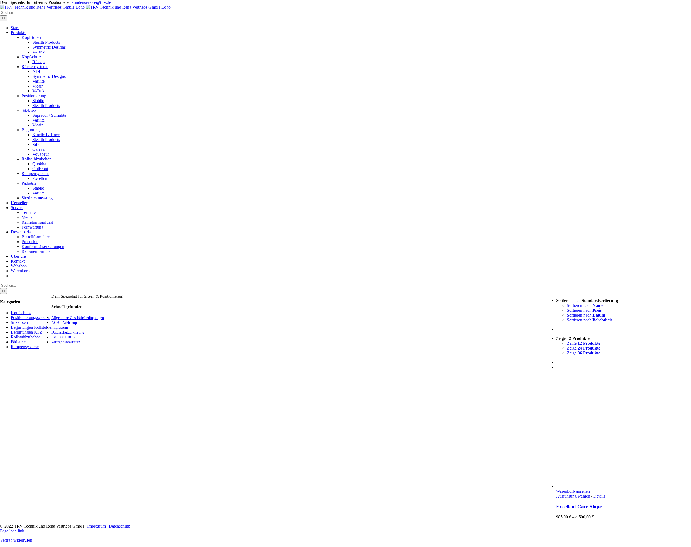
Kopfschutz (31, 57)
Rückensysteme (35, 66)
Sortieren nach (585, 305)
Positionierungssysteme (30, 317)
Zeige (583, 343)
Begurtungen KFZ (26, 332)
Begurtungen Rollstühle (31, 327)
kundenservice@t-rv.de (91, 2)
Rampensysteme (35, 173)
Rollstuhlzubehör (36, 159)
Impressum (96, 526)
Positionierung (34, 95)
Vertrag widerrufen (16, 540)
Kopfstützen (32, 37)
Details (599, 496)
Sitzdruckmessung (37, 198)
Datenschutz (119, 526)
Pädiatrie (29, 183)
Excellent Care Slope (579, 506)
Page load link (12, 531)
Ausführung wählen (573, 496)
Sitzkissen (30, 110)
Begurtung (31, 129)
